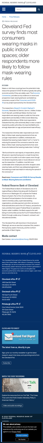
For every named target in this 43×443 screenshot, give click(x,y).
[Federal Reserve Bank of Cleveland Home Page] (19, 3)
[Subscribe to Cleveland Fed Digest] (20, 337)
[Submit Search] (39, 9)
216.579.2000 (7, 287)
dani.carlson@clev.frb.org (19, 239)
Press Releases (14, 17)
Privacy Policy (16, 431)
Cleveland (9, 279)
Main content (10, 1)
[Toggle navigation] (4, 9)
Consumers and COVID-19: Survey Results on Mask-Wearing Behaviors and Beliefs (21, 178)
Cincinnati (9, 291)
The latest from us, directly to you (16, 347)
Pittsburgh (9, 304)
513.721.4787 (6, 299)
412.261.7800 (6, 314)
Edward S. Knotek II (20, 108)
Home (4, 17)
